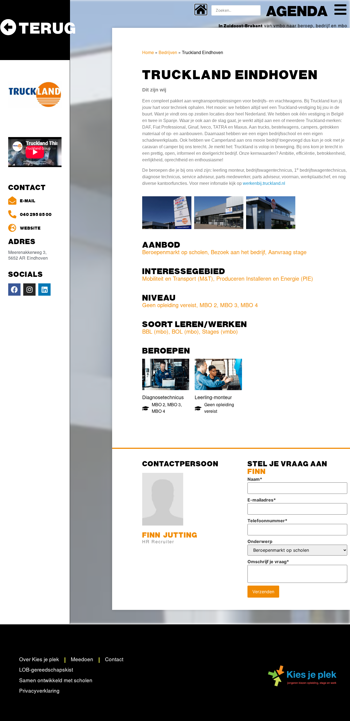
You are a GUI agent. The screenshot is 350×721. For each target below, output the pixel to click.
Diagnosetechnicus (163, 398)
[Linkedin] (44, 289)
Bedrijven (168, 53)
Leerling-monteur (213, 398)
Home (148, 53)
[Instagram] (29, 289)
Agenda (297, 10)
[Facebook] (14, 289)
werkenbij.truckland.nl (264, 183)
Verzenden (263, 591)
